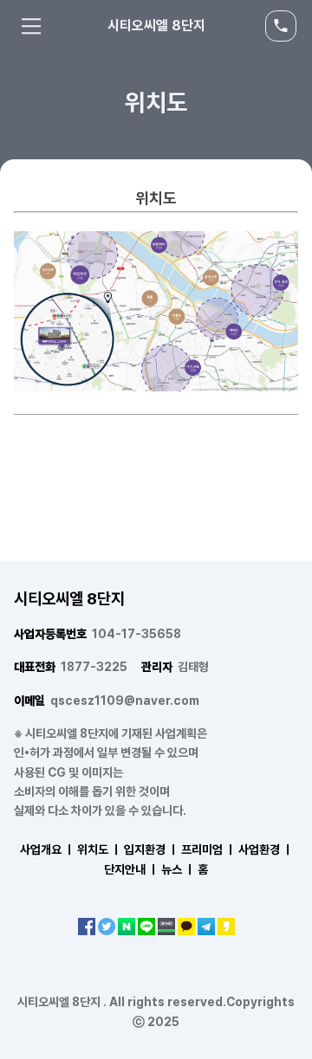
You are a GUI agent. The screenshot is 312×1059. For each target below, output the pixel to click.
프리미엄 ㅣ (208, 849)
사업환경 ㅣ (265, 849)
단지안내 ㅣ (131, 869)
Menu (31, 26)
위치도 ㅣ (99, 849)
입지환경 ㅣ (151, 849)
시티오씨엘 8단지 (156, 25)
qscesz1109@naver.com (106, 700)
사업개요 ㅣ (47, 849)
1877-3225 (70, 667)
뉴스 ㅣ (178, 869)
